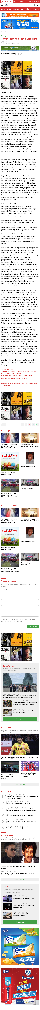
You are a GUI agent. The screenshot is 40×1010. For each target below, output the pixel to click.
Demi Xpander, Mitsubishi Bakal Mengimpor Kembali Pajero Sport (23, 897)
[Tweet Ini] (26, 424)
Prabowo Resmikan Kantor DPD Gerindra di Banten (23, 711)
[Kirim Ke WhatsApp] (37, 424)
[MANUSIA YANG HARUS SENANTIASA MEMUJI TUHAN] (30, 438)
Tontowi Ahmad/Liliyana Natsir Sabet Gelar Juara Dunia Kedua (29, 774)
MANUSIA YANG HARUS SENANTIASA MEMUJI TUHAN (17, 376)
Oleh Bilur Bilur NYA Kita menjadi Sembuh (14, 378)
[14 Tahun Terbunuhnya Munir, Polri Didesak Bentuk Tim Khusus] (20, 852)
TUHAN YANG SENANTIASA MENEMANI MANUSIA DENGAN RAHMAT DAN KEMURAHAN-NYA (18, 372)
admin (6, 42)
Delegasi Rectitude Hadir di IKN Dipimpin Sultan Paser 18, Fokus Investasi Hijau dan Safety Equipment (19, 696)
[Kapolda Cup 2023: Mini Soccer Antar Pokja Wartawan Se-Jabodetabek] (10, 485)
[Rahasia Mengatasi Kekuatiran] (30, 482)
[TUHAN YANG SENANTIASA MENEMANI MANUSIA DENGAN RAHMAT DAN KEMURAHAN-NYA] (10, 438)
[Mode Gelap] (34, 5)
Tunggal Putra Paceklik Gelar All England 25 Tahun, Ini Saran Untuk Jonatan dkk (19, 758)
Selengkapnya (19, 719)
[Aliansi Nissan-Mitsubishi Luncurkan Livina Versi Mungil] (7, 915)
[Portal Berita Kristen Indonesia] (12, 5)
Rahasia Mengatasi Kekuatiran (10, 388)
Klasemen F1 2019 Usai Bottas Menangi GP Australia (8, 776)
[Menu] (2, 5)
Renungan (4, 36)
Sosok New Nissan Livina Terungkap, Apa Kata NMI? (24, 906)
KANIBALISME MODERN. (8, 381)
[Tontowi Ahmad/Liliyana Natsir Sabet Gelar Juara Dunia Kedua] (30, 766)
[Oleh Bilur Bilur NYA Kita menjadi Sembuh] (10, 461)
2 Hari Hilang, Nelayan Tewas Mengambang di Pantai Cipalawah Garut (17, 874)
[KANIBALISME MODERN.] (30, 458)
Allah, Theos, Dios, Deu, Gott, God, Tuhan (18, 803)
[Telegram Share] (33, 424)
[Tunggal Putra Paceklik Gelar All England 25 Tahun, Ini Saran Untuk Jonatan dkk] (20, 744)
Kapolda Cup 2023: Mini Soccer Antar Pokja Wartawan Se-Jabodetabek (19, 384)
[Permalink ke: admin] (2, 42)
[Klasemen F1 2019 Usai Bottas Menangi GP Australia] (10, 767)
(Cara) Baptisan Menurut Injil (14, 828)
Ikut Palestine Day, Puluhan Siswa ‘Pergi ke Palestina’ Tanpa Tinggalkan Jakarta (22, 797)
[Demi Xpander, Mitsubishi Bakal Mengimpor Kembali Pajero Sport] (7, 898)
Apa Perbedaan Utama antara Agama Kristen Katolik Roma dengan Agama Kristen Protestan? (21, 809)
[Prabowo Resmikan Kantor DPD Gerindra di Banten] (7, 712)
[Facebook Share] (22, 424)
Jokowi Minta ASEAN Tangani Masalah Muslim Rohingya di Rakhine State (25, 703)
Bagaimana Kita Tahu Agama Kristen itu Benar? (20, 815)
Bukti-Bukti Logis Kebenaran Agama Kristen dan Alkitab (21, 822)
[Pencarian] (37, 5)
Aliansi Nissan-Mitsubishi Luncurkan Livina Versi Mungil (24, 914)
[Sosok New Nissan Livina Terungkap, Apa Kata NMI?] (7, 906)
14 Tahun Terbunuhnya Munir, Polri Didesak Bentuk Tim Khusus (18, 867)
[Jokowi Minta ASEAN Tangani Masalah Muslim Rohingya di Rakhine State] (7, 703)
